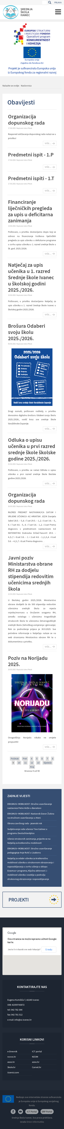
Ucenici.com (13, 1072)
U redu (48, 949)
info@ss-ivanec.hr (23, 1019)
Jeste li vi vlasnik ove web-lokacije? (24, 949)
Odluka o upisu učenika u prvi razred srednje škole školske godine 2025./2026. (32, 449)
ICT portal (37, 1051)
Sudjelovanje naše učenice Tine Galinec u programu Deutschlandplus (27, 831)
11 (25, 762)
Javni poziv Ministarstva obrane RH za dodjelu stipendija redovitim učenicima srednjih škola (30, 573)
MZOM (35, 1056)
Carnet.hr (36, 1067)
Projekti (19, 899)
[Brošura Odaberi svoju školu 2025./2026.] (32, 376)
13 (38, 762)
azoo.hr (35, 1061)
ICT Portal (32, 1111)
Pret (25, 758)
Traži (50, 2)
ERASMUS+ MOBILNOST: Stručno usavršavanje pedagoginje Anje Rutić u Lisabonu (29, 850)
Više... (48, 143)
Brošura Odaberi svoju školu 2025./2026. (26, 332)
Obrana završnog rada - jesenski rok (24, 823)
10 (19, 762)
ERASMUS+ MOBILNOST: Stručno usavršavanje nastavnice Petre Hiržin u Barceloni (29, 806)
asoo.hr (11, 1061)
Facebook (13, 1111)
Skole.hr (11, 1067)
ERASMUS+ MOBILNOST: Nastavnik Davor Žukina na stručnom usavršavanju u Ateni (30, 815)
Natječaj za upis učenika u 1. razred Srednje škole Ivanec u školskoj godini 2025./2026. (31, 277)
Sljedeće (47, 762)
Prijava (58, 2)
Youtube (20, 1111)
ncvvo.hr (11, 1056)
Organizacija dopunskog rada (26, 119)
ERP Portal (47, 1111)
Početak (15, 758)
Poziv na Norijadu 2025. (28, 661)
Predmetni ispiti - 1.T (31, 178)
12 (32, 762)
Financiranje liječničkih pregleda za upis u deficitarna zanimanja (30, 211)
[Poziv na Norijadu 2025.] (32, 703)
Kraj (32, 766)
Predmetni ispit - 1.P (31, 154)
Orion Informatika (35, 1121)
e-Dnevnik (12, 1051)
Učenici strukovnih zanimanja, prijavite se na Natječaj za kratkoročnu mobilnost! (28, 840)
